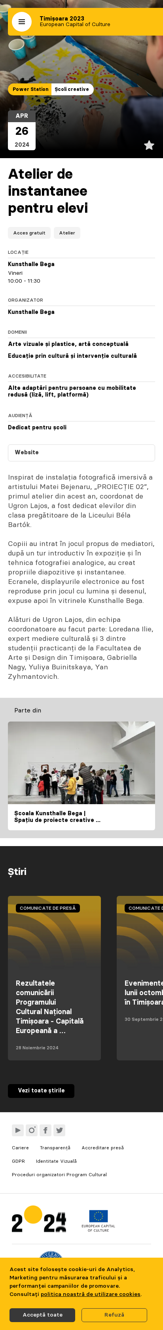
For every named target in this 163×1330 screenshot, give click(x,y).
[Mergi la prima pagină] (39, 1220)
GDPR (18, 1161)
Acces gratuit (29, 232)
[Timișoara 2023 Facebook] (45, 1130)
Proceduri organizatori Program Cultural (59, 1174)
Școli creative (72, 89)
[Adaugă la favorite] (149, 145)
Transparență (55, 1147)
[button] (22, 22)
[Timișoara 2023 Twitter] (59, 1130)
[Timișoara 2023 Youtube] (18, 1130)
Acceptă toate (43, 1315)
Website (27, 452)
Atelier (67, 232)
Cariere (20, 1147)
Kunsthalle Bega (31, 264)
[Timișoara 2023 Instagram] (32, 1130)
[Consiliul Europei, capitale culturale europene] (98, 1230)
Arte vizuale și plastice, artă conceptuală (68, 344)
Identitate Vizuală (56, 1161)
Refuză (114, 1315)
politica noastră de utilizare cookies (90, 1294)
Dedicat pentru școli (37, 428)
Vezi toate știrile (41, 1091)
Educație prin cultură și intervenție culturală (72, 356)
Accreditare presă (103, 1147)
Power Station (30, 89)
